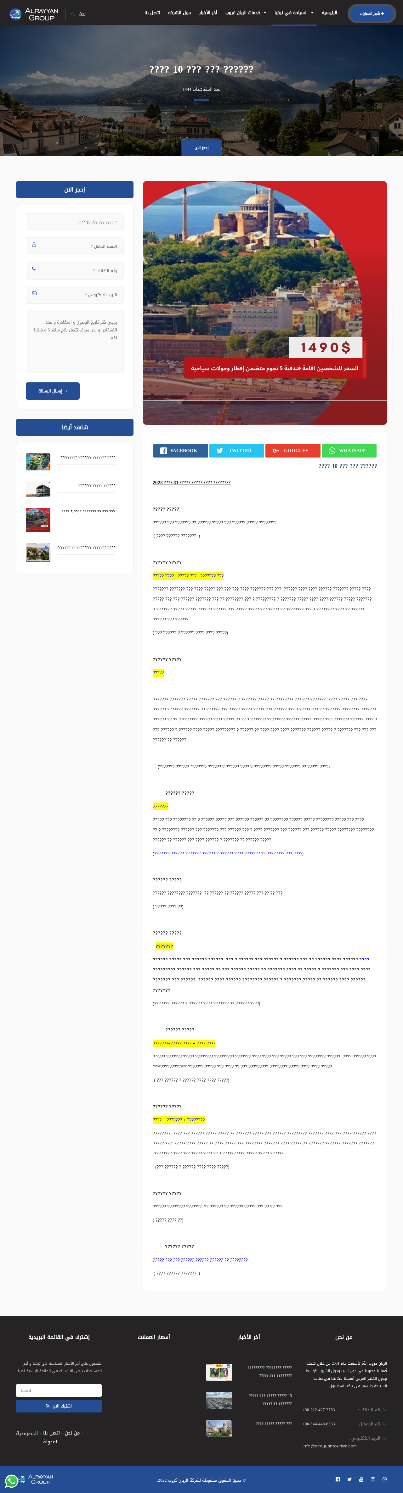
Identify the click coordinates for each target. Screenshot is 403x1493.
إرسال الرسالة (50, 391)
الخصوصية (27, 1433)
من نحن (72, 1433)
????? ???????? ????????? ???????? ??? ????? (270, 1371)
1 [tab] (264, 410)
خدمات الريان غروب (243, 12)
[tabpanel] (265, 303)
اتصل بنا (152, 12)
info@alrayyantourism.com (330, 1445)
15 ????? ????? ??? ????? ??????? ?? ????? (270, 1399)
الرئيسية (329, 12)
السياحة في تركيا (292, 12)
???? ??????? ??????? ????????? (87, 457)
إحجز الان (201, 147)
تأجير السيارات (370, 13)
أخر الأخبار (208, 12)
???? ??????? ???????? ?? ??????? (86, 547)
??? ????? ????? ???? (274, 1423)
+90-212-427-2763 (319, 1410)
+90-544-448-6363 (319, 1424)
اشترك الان (61, 1406)
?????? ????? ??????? (96, 485)
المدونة (51, 1441)
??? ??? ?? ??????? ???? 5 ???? (88, 512)
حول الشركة (179, 12)
